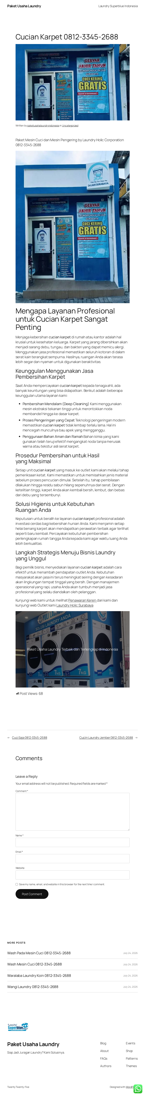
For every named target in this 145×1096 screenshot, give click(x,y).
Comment (22, 791)
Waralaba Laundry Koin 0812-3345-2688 (39, 976)
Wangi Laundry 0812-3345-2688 (32, 987)
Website (20, 868)
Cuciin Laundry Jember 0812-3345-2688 (106, 737)
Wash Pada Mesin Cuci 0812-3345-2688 (39, 953)
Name (20, 835)
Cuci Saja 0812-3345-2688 (29, 737)
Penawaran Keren (82, 600)
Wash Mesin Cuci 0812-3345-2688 (34, 964)
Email (19, 851)
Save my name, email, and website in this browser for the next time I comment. (62, 884)
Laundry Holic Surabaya (74, 605)
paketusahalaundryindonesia (43, 125)
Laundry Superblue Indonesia (118, 6)
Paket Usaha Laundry (24, 6)
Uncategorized (70, 125)
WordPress (132, 1087)
